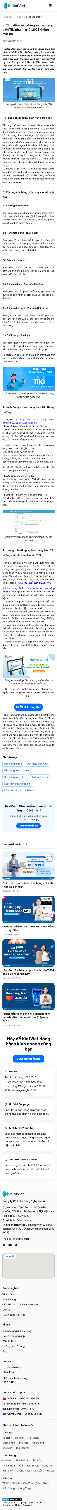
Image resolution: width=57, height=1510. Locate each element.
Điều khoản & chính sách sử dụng (20, 1304)
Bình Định (7, 1470)
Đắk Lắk (37, 1470)
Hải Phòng (33, 1437)
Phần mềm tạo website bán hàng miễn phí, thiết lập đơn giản (28, 885)
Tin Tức (19, 16)
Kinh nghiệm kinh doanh (17, 783)
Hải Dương (38, 1442)
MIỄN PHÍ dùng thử (28, 707)
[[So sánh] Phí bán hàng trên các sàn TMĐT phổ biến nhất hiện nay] (28, 953)
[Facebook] (3, 1245)
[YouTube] (10, 1245)
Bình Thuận (32, 1465)
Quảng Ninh (9, 1442)
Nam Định (18, 1437)
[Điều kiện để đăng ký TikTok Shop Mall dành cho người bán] (28, 909)
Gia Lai (50, 1470)
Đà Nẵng (7, 1460)
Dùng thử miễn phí (28, 825)
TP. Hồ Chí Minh (11, 1483)
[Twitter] (16, 1245)
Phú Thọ (23, 1442)
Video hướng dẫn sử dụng (16, 1331)
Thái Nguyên (22, 1448)
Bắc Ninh (7, 1448)
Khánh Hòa (8, 1465)
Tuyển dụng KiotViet (13, 1314)
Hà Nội (6, 1437)
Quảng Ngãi (23, 1470)
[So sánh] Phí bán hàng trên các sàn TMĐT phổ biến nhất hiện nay (28, 972)
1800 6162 (30, 1077)
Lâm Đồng (37, 1460)
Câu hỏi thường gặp (13, 1336)
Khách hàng (9, 1299)
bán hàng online (34, 16)
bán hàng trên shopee (16, 770)
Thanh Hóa (22, 1460)
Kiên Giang (8, 1488)
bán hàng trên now (37, 763)
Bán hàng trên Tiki (14, 777)
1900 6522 (36, 1081)
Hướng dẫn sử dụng (13, 1346)
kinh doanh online (39, 777)
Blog (4, 1351)
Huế (20, 1465)
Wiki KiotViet (9, 1341)
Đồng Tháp (24, 1488)
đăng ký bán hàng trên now (19, 790)
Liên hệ (6, 1309)
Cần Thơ (28, 1483)
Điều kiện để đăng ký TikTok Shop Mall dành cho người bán (28, 928)
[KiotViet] (14, 6)
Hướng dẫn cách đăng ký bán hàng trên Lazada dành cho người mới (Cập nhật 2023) (26, 1017)
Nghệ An (47, 1465)
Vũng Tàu (41, 1483)
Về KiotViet (8, 1294)
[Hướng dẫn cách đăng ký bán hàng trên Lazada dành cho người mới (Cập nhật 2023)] (28, 996)
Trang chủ (7, 16)
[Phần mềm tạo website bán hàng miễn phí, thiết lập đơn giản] (28, 866)
